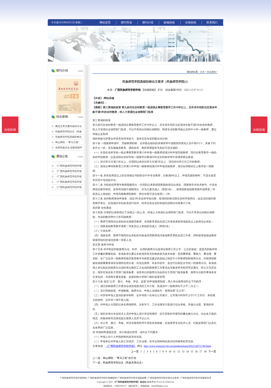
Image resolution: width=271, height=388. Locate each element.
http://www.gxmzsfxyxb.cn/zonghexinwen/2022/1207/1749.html (177, 346)
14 (187, 351)
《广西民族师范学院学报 (68, 165)
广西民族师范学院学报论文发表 (163, 378)
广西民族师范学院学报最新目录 (195, 378)
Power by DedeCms (165, 382)
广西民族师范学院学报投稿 (73, 378)
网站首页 (105, 22)
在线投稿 (190, 22)
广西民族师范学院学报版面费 (132, 378)
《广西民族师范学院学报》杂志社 (130, 382)
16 (196, 351)
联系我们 (212, 22)
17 (200, 351)
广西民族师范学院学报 (128, 89)
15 (192, 351)
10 (170, 351)
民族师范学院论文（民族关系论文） (123, 362)
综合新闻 (211, 72)
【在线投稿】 (149, 89)
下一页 (212, 351)
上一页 (135, 351)
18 (205, 351)
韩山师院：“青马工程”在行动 (119, 358)
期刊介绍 (147, 22)
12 (178, 351)
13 (183, 351)
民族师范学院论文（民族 (68, 131)
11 (174, 351)
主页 (202, 72)
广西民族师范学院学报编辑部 (102, 378)
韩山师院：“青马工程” (67, 142)
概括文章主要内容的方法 (68, 126)
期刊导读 (126, 22)
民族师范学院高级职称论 (68, 136)
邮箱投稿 (169, 22)
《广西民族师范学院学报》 (120, 346)
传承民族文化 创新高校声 (68, 147)
